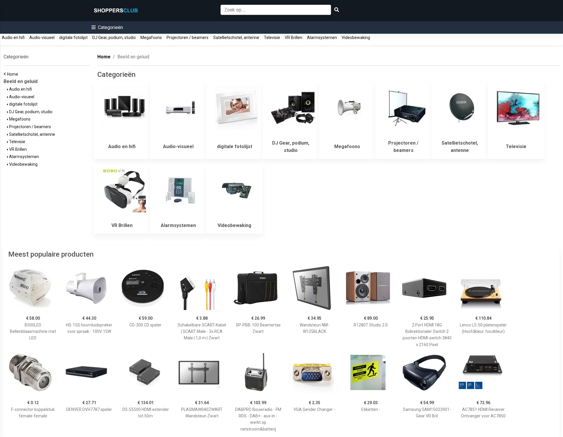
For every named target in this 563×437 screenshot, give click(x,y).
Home (13, 74)
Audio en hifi (13, 37)
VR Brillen (293, 37)
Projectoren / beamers (187, 37)
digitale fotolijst (73, 37)
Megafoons (151, 37)
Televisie (272, 37)
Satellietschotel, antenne (236, 37)
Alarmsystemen (322, 37)
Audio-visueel (42, 37)
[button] (107, 27)
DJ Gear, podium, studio (114, 37)
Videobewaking (356, 37)
